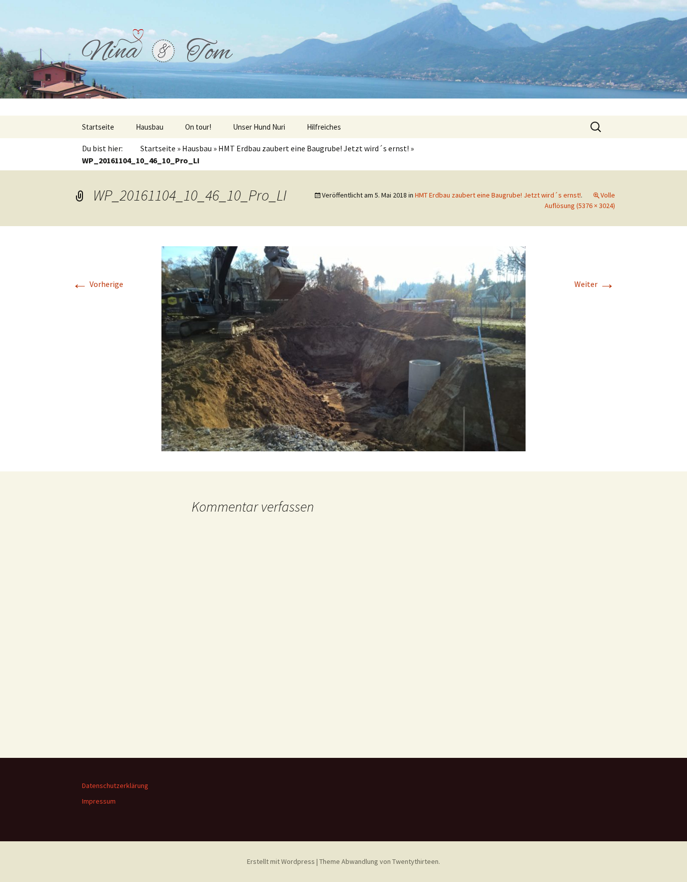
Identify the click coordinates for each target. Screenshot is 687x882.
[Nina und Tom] (343, 58)
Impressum (99, 801)
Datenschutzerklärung (115, 785)
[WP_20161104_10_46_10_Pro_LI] (343, 348)
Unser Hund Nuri (259, 127)
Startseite (98, 127)
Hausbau (149, 127)
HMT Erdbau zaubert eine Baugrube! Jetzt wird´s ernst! (313, 148)
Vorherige (97, 284)
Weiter (594, 284)
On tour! (198, 127)
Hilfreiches (324, 127)
